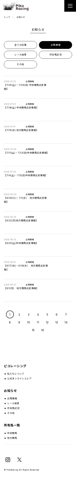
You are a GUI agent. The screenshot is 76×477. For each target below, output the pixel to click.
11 (38, 322)
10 (28, 322)
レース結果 (20, 54)
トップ (7, 17)
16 (42, 330)
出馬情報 (55, 44)
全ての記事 (20, 44)
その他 (20, 64)
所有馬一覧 (12, 425)
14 (66, 322)
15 (33, 330)
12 (47, 322)
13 (56, 322)
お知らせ (10, 391)
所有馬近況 (55, 54)
